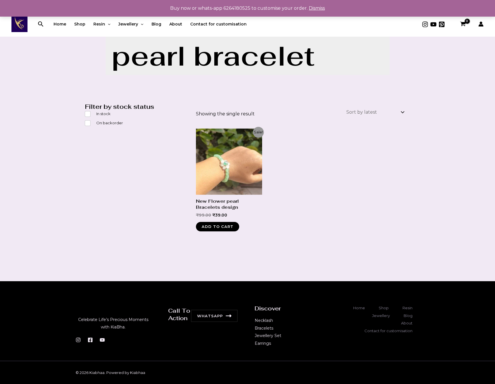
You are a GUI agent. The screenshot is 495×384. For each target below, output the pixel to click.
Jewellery (128, 24)
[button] (41, 24)
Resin (99, 24)
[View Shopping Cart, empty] (462, 24)
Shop (79, 24)
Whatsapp (210, 316)
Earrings (263, 343)
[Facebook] (90, 339)
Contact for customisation (218, 24)
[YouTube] (433, 24)
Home (60, 24)
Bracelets (264, 328)
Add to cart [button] (217, 226)
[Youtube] (102, 339)
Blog (156, 24)
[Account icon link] (481, 24)
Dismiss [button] (317, 8)
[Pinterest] (442, 24)
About (175, 24)
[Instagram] (425, 24)
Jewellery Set (268, 335)
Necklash (264, 320)
